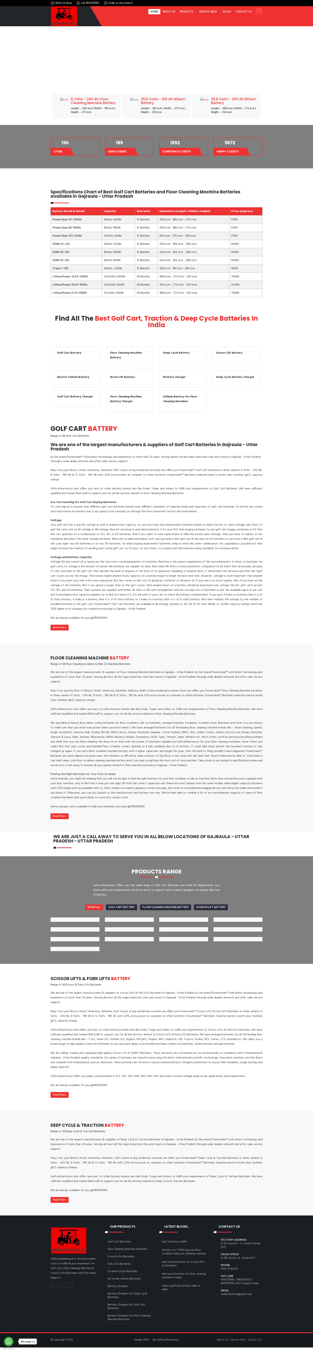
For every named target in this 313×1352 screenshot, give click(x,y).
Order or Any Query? (120, 3)
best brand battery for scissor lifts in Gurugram (183, 1264)
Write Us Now (63, 3)
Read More (59, 627)
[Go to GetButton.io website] (8, 1348)
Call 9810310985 (90, 3)
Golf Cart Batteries (119, 1241)
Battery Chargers (118, 1286)
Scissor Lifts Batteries (121, 1256)
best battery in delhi (174, 1241)
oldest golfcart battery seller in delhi (181, 1288)
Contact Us (255, 1340)
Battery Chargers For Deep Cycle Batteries (127, 1295)
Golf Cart (84, 428)
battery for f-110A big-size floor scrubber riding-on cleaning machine (184, 1252)
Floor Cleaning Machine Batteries (127, 1249)
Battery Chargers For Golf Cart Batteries (126, 1306)
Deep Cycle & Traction (87, 1125)
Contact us (244, 12)
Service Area (208, 12)
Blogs (227, 12)
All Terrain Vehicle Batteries (124, 1278)
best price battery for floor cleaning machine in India (184, 1276)
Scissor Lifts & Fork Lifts (90, 979)
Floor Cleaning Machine (90, 658)
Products (186, 12)
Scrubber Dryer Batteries (123, 1271)
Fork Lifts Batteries (119, 1264)
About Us (222, 1340)
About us (168, 12)
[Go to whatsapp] (8, 1341)
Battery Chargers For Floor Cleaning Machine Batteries (129, 1317)
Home (154, 12)
